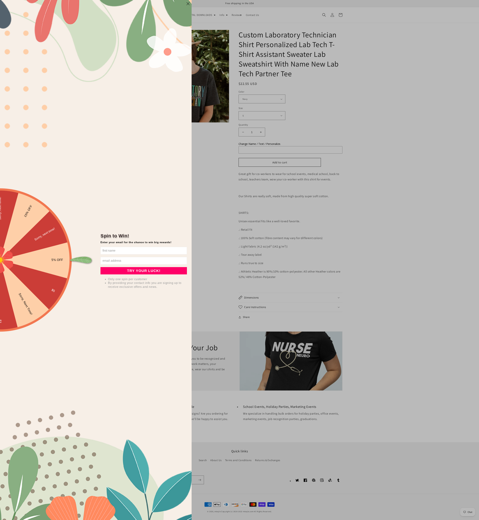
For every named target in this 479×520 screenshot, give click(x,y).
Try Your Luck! (143, 271)
